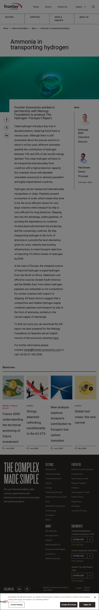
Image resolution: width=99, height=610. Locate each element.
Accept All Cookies (68, 605)
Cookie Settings (17, 605)
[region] (49, 601)
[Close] (95, 597)
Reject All (87, 605)
